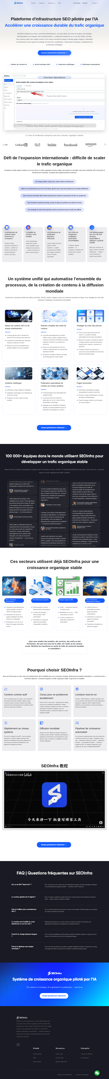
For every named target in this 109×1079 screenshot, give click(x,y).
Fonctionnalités (37, 1061)
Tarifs (59, 3)
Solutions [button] (41, 3)
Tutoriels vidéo (60, 1057)
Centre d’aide (59, 1054)
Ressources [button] (51, 3)
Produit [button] (33, 3)
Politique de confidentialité (64, 1074)
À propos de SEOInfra (87, 1054)
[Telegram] (18, 1044)
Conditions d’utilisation (82, 1074)
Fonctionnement (37, 1054)
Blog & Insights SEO (61, 1061)
